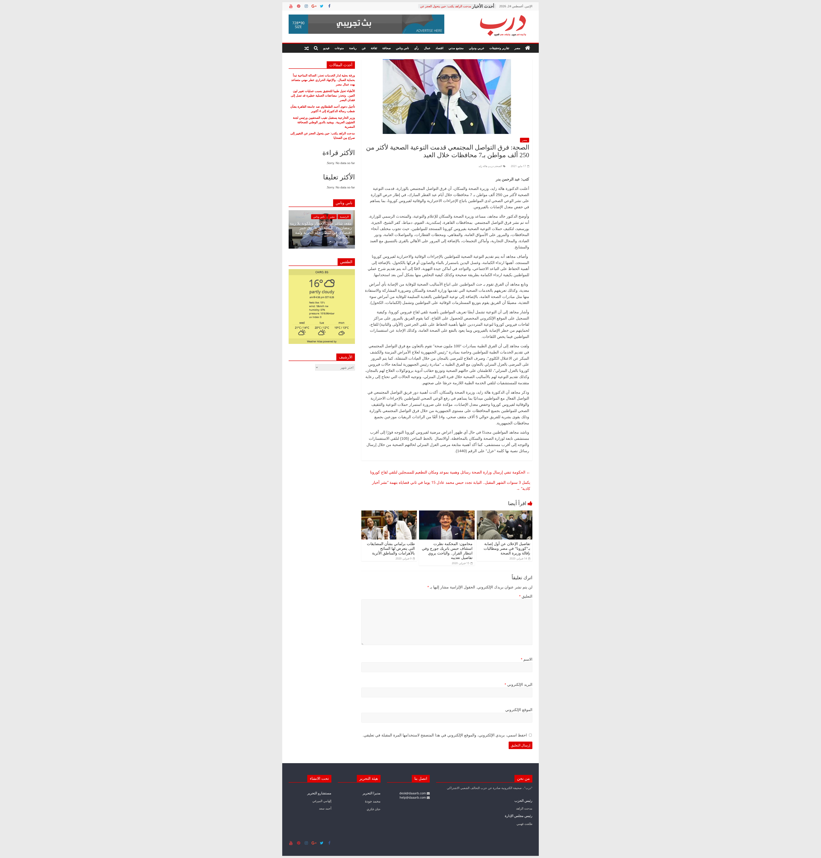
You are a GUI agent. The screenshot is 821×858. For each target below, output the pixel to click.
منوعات (339, 48)
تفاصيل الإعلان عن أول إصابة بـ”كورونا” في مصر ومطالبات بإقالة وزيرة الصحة (507, 548)
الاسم (526, 659)
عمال (427, 48)
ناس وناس (402, 48)
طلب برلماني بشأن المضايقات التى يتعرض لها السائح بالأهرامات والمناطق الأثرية (391, 548)
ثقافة (374, 48)
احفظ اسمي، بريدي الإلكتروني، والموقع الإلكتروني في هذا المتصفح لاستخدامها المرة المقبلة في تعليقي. (445, 735)
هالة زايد (482, 166)
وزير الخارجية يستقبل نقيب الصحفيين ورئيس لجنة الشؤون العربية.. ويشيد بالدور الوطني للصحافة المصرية (324, 122)
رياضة (353, 48)
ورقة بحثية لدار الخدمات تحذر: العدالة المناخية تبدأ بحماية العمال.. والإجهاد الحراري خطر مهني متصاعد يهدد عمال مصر (323, 79)
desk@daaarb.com (413, 793)
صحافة (386, 48)
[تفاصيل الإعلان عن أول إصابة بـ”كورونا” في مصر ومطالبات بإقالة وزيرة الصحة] (504, 513)
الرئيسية (344, 217)
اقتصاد (439, 48)
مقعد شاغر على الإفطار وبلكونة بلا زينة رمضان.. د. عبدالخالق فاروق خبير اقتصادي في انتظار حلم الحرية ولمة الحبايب (321, 230)
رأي (416, 48)
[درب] (527, 48)
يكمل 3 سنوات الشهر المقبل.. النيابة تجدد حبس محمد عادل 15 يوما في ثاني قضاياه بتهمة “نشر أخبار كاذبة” (451, 485)
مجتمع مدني (456, 48)
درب (491, 166)
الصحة (498, 166)
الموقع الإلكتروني (518, 710)
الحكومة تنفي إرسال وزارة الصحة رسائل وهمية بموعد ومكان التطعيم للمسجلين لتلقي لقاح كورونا (450, 472)
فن (364, 48)
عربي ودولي (476, 48)
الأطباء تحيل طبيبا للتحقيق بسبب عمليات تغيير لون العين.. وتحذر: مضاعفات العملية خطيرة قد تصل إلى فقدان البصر (323, 95)
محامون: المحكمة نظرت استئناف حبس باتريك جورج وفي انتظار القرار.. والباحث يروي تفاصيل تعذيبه (447, 551)
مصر (517, 48)
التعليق (525, 596)
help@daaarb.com (413, 797)
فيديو (326, 48)
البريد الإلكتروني (518, 684)
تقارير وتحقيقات (499, 48)
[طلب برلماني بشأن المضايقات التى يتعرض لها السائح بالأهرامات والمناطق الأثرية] (389, 513)
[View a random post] (306, 48)
